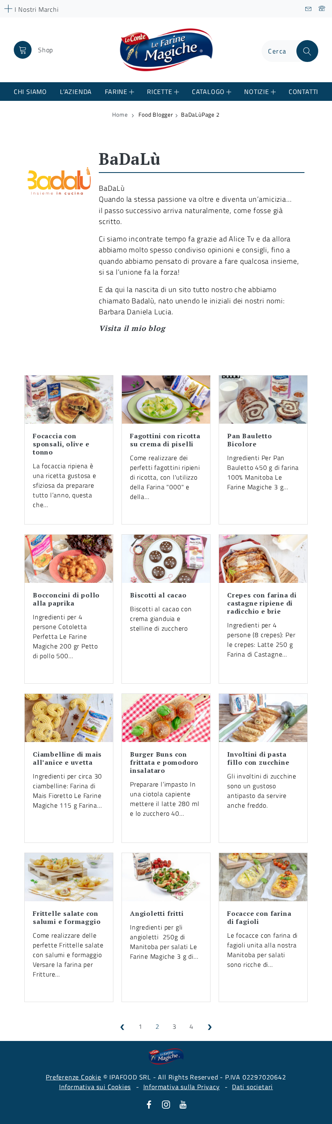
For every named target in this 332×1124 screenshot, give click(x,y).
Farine (116, 91)
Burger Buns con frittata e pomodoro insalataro (164, 762)
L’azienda (76, 91)
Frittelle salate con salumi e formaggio (66, 917)
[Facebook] (149, 1104)
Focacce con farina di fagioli (259, 917)
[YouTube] (183, 1104)
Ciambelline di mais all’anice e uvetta (67, 758)
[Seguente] (209, 1026)
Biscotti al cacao (158, 595)
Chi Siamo (30, 91)
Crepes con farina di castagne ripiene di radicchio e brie (262, 603)
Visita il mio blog (132, 328)
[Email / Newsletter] (308, 9)
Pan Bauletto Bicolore (249, 439)
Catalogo (208, 91)
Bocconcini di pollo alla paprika (66, 599)
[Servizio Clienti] (322, 9)
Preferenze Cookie (73, 1077)
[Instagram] (166, 1104)
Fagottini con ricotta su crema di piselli (165, 439)
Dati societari (252, 1087)
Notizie (256, 91)
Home (120, 114)
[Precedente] (122, 1026)
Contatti (303, 91)
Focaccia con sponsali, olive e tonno (61, 443)
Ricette (159, 91)
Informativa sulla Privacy (181, 1087)
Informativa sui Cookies (95, 1087)
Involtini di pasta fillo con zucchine (258, 758)
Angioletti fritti (157, 913)
